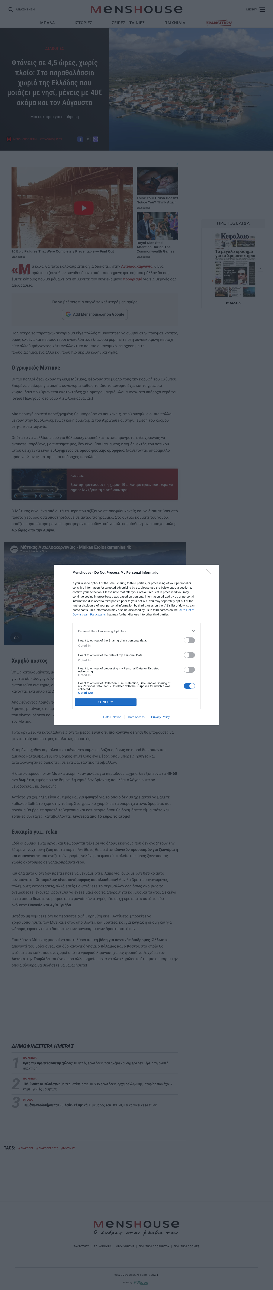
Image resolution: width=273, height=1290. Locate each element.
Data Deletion (112, 717)
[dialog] (136, 645)
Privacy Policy (160, 717)
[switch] (189, 640)
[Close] (210, 573)
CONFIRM (106, 702)
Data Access (136, 717)
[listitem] (136, 631)
